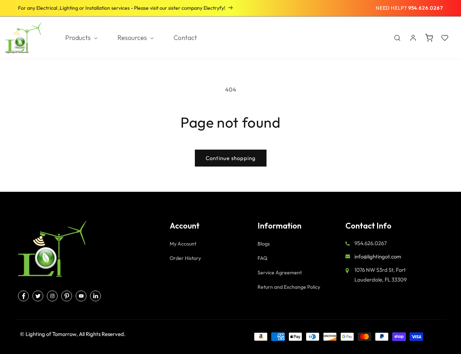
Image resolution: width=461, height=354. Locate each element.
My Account (183, 243)
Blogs (264, 243)
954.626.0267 (425, 8)
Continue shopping (231, 158)
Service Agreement (280, 272)
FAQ (262, 258)
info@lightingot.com (377, 256)
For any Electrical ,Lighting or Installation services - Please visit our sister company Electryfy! (121, 8)
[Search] (397, 38)
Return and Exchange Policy (289, 287)
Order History (185, 258)
